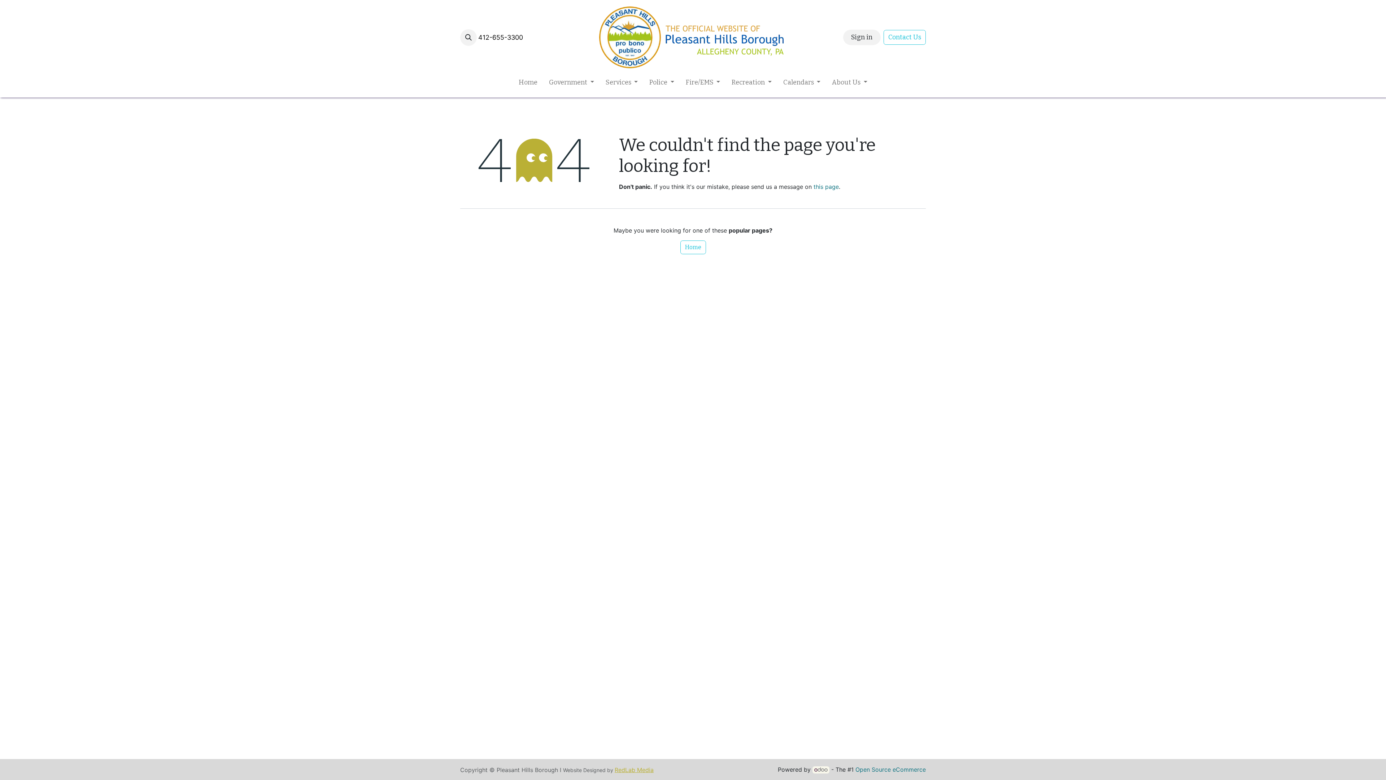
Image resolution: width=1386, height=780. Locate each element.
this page (826, 186)
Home (693, 247)
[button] (468, 37)
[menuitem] (528, 82)
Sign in (861, 37)
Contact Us (904, 37)
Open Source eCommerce (890, 769)
